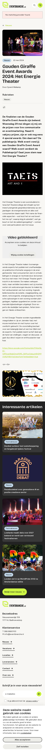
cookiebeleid (25, 733)
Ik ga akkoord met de (22, 701)
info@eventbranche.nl (14, 634)
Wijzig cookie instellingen (22, 255)
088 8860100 (10, 631)
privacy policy (32, 701)
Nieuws (8, 25)
